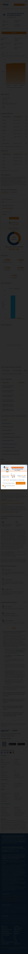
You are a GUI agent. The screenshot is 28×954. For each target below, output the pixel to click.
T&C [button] (5, 486)
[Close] (26, 465)
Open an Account (20, 483)
